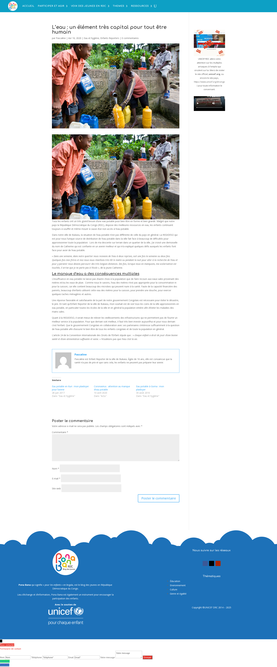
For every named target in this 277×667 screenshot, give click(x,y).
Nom (55, 468)
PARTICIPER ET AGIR (51, 6)
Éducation (175, 581)
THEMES (118, 6)
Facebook (4, 664)
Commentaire (60, 432)
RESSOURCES (140, 6)
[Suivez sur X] (211, 563)
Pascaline (61, 38)
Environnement (178, 585)
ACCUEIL (28, 6)
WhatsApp (5, 661)
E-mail (56, 478)
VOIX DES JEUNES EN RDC (88, 6)
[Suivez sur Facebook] (205, 563)
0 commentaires (130, 38)
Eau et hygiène (91, 38)
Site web (56, 488)
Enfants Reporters (109, 38)
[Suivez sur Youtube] (218, 563)
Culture (173, 589)
